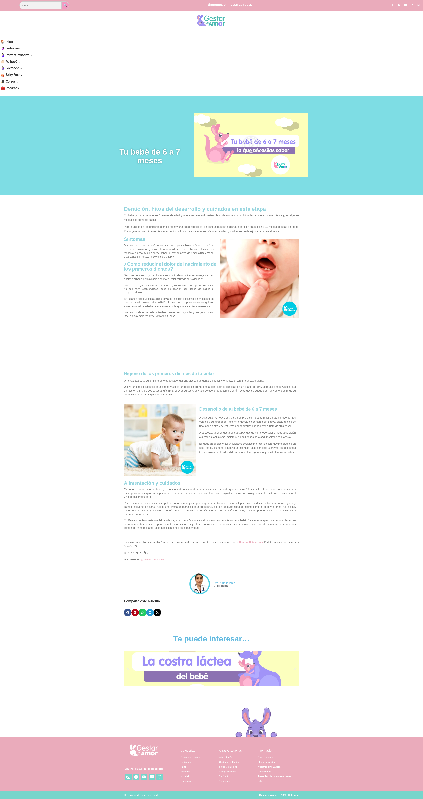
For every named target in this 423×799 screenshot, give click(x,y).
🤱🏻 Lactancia (11, 68)
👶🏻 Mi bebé (10, 62)
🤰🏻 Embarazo (12, 48)
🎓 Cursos (10, 81)
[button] (251, 145)
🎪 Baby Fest (11, 75)
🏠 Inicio (7, 42)
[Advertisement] (211, 345)
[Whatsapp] (418, 5)
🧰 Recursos (11, 88)
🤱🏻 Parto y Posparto (16, 55)
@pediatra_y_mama (152, 559)
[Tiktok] (412, 5)
